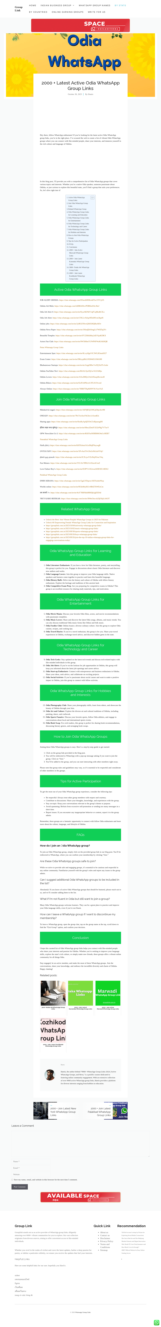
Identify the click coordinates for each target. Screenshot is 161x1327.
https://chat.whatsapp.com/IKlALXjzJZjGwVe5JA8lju (80, 371)
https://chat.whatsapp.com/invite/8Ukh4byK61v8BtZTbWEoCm (77, 487)
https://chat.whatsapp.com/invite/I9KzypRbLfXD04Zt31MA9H (76, 359)
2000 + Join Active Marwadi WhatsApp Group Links (78, 253)
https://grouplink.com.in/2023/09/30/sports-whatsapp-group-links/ (72, 531)
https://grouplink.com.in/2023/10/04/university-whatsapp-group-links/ (73, 525)
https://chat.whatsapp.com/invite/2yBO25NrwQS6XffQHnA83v (75, 324)
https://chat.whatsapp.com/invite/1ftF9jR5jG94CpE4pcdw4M (80, 410)
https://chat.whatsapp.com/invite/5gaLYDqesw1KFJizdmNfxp (79, 481)
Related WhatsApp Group (77, 209)
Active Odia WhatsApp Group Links (76, 199)
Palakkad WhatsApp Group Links (53, 475)
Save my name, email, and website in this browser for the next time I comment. (45, 1180)
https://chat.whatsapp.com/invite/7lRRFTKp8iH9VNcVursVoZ (78, 389)
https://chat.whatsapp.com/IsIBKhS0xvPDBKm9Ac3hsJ (77, 306)
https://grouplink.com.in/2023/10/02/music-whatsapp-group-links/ (72, 528)
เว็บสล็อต (19, 1287)
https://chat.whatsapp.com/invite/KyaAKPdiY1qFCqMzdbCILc (79, 312)
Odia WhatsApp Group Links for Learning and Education (78, 213)
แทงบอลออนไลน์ (22, 1279)
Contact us (105, 1235)
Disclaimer (105, 1238)
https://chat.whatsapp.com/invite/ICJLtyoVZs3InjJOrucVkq (79, 457)
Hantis (90, 94)
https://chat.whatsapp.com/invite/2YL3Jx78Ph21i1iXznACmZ (75, 463)
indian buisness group (56, 5)
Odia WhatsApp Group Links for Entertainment (78, 219)
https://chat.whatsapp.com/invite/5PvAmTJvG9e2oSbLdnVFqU (77, 451)
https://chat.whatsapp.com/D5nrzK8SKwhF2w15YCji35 (81, 300)
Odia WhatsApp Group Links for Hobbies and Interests (78, 231)
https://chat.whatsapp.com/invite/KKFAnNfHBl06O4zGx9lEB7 (84, 433)
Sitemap (104, 1250)
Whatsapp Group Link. (83, 1312)
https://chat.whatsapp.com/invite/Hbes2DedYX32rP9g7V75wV (83, 427)
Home (32, 5)
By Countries (38, 12)
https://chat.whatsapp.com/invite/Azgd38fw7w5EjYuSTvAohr (83, 365)
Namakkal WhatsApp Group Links (54, 439)
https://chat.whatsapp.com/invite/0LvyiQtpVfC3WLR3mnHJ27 (81, 353)
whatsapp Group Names (94, 5)
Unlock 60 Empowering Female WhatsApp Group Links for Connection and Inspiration (81, 522)
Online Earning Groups (68, 12)
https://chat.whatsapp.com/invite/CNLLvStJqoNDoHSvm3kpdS (78, 318)
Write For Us (96, 12)
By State (120, 5)
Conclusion (73, 247)
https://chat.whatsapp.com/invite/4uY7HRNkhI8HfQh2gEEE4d (76, 493)
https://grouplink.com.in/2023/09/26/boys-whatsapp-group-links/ (71, 534)
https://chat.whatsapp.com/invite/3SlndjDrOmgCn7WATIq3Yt (81, 330)
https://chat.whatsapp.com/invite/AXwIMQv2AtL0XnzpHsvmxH (79, 377)
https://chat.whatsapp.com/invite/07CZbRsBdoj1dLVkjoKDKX (81, 335)
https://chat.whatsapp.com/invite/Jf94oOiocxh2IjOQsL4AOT (85, 498)
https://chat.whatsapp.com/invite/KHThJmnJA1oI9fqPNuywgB (75, 445)
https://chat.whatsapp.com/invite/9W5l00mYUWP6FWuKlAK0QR (81, 341)
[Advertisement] (80, 117)
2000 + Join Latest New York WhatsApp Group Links (63, 1112)
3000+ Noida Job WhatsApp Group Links (79, 268)
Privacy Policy (106, 1241)
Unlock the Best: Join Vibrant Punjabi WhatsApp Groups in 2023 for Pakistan (77, 519)
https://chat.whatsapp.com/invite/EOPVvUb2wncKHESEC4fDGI (82, 469)
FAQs (71, 244)
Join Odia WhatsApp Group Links (78, 204)
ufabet (17, 1275)
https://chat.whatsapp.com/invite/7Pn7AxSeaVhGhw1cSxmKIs (74, 416)
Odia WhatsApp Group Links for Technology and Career (78, 225)
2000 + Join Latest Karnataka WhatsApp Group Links (79, 261)
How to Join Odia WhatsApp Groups (78, 236)
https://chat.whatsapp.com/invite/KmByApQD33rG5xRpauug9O (77, 422)
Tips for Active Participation (78, 241)
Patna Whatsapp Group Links (51, 347)
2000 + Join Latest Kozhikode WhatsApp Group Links (77, 276)
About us (104, 1232)
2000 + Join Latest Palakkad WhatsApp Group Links (99, 1112)
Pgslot (17, 1283)
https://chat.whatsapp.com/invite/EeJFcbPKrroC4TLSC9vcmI (76, 383)
